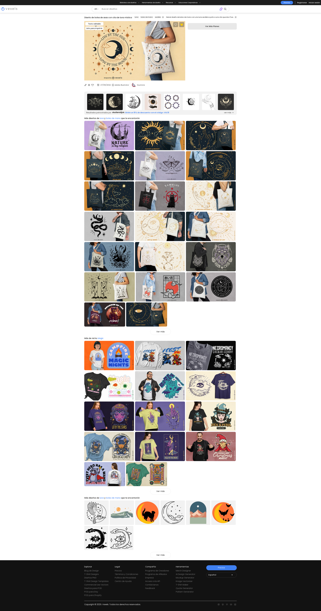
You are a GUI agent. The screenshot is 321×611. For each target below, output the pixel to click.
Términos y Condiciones (126, 574)
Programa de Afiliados (156, 574)
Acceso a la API (152, 581)
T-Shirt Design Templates (96, 581)
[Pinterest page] (226, 604)
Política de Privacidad (125, 577)
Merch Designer (183, 570)
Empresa (149, 577)
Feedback (150, 588)
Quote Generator (184, 588)
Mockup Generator (185, 577)
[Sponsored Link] (95, 102)
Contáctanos (151, 584)
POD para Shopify (93, 595)
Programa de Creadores (157, 570)
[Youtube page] (231, 604)
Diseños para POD (93, 588)
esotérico (158, 17)
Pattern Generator (185, 591)
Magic (101, 338)
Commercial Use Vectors (96, 584)
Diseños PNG (90, 577)
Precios (118, 570)
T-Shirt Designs (91, 574)
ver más (227, 112)
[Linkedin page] (235, 604)
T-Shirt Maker (182, 584)
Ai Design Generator (185, 574)
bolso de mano (147, 17)
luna (136, 17)
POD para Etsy (91, 591)
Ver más (160, 331)
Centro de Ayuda (123, 581)
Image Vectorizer (184, 581)
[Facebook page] (222, 604)
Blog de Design (91, 570)
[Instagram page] (218, 604)
